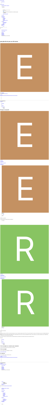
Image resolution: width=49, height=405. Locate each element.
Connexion (4, 12)
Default (4, 382)
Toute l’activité (5, 22)
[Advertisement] (24, 38)
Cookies (3, 384)
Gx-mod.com (3, 16)
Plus (3, 23)
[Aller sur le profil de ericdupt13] (24, 91)
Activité (3, 21)
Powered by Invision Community (8, 385)
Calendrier (4, 18)
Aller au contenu (2, 0)
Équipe (4, 19)
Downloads (3, 401)
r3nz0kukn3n (2, 275)
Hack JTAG (6, 93)
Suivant (2, 105)
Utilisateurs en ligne (5, 20)
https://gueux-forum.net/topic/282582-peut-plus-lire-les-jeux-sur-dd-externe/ (8, 95)
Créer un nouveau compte (3, 351)
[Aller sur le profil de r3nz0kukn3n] (24, 273)
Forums (4, 17)
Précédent (3, 103)
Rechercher (4, 400)
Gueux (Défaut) (5, 383)
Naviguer (3, 391)
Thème (2, 381)
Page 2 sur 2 (3, 106)
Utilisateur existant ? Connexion (5, 5)
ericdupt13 (1, 161)
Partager (1, 94)
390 (3, 214)
